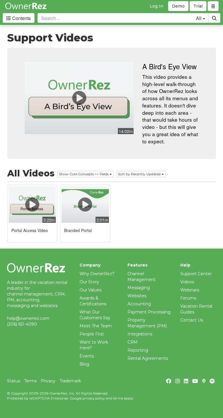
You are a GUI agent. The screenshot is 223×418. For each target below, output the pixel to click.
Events (87, 356)
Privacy (48, 381)
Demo (178, 6)
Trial (198, 6)
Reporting (137, 350)
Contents (21, 18)
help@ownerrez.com (28, 318)
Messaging (138, 287)
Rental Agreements (147, 358)
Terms (30, 381)
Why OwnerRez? (97, 273)
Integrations (139, 334)
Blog (84, 364)
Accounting (139, 303)
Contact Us (191, 320)
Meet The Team (96, 325)
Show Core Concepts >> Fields (84, 174)
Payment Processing (148, 312)
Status (13, 381)
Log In (156, 6)
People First (92, 334)
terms (118, 398)
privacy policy (93, 398)
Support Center (196, 273)
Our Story (89, 281)
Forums (188, 298)
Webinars (189, 290)
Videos (187, 281)
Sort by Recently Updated (139, 174)
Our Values (90, 290)
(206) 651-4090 (22, 324)
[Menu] (213, 6)
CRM (132, 342)
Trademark (70, 381)
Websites (136, 295)
